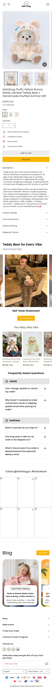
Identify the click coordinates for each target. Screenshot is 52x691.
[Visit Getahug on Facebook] (4, 650)
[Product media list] (26, 40)
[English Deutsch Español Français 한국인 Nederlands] (14, 671)
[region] (26, 78)
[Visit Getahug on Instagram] (9, 650)
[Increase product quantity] (14, 125)
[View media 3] (41, 78)
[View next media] (50, 78)
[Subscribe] (46, 663)
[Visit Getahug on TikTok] (13, 650)
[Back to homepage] (26, 4)
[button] (4, 4)
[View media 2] (26, 78)
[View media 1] (11, 78)
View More (42, 553)
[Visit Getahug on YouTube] (18, 650)
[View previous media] (2, 78)
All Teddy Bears (26, 318)
